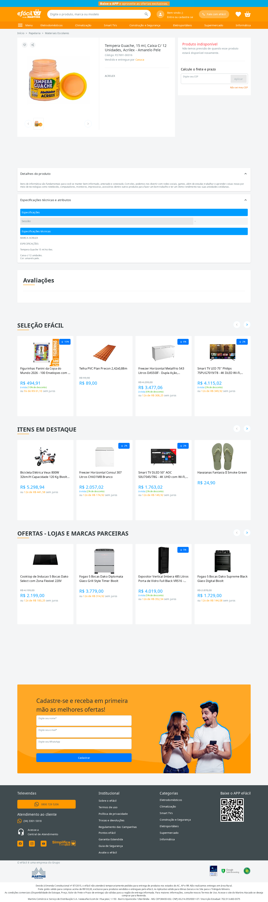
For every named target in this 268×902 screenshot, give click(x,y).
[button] (134, 174)
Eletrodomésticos (51, 25)
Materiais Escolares (57, 33)
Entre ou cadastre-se (180, 17)
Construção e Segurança (144, 25)
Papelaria (34, 33)
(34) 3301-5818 (33, 821)
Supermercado (213, 25)
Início (20, 33)
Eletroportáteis (182, 25)
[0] (247, 14)
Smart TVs (110, 25)
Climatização (83, 25)
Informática (243, 25)
